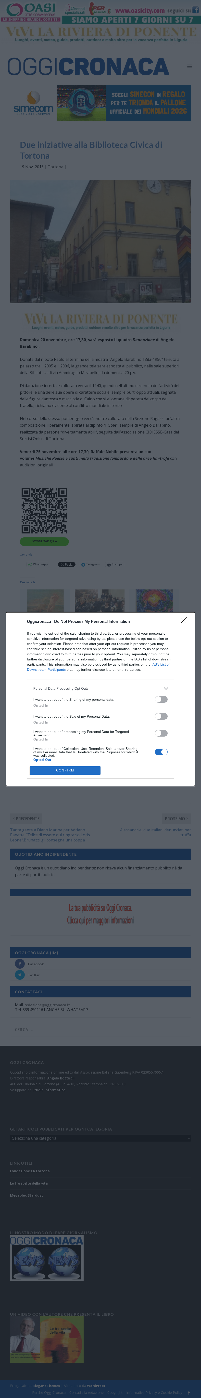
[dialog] (100, 699)
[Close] (185, 622)
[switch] (161, 699)
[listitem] (100, 688)
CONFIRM (65, 770)
